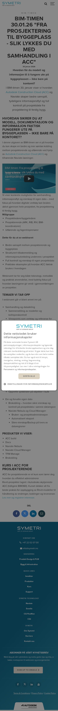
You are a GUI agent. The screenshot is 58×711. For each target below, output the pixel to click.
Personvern (9, 369)
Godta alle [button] (29, 376)
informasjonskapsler (26, 369)
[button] (29, 384)
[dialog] (28, 355)
